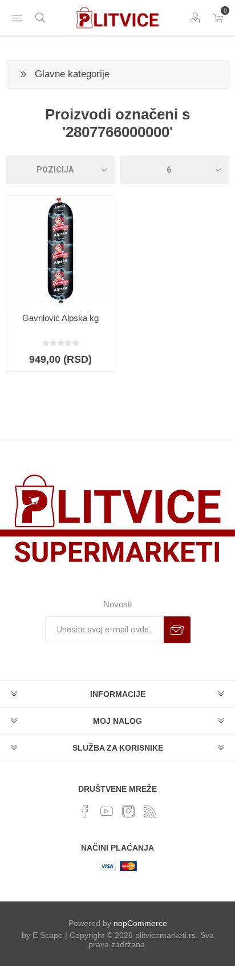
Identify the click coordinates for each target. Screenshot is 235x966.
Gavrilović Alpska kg (60, 318)
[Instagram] (128, 811)
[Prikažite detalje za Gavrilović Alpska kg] (60, 250)
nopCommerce (140, 923)
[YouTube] (107, 811)
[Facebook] (85, 811)
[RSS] (150, 811)
